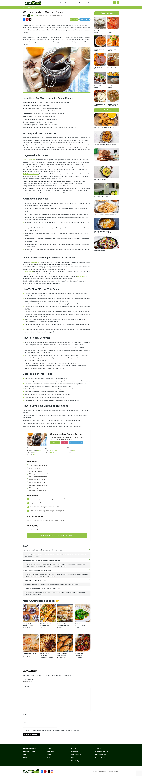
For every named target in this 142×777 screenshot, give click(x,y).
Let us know (59, 535)
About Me (73, 748)
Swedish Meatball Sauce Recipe (112, 104)
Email (25, 722)
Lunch (49, 748)
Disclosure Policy (76, 754)
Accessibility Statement (101, 751)
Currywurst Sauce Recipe (112, 31)
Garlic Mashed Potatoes (31, 174)
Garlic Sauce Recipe (98, 31)
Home (24, 7)
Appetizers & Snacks (63, 3)
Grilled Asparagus (29, 160)
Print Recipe (74, 19)
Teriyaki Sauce (28, 272)
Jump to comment (76, 443)
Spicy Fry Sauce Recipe (112, 86)
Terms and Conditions (101, 757)
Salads (90, 3)
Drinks (25, 758)
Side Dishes (31, 7)
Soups (97, 3)
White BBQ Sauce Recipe (99, 104)
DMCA (72, 757)
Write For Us (74, 751)
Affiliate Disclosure (100, 754)
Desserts (82, 3)
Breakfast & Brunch (29, 751)
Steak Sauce (35, 262)
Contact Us (98, 748)
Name (25, 714)
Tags (48, 758)
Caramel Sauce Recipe (111, 68)
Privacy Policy (75, 761)
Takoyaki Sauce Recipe (99, 86)
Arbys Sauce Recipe (98, 68)
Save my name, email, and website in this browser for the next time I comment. (53, 730)
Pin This (64, 443)
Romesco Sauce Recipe (99, 49)
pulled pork (81, 276)
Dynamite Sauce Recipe (112, 49)
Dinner (25, 754)
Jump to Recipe (85, 19)
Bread (74, 3)
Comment (27, 686)
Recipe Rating (28, 679)
